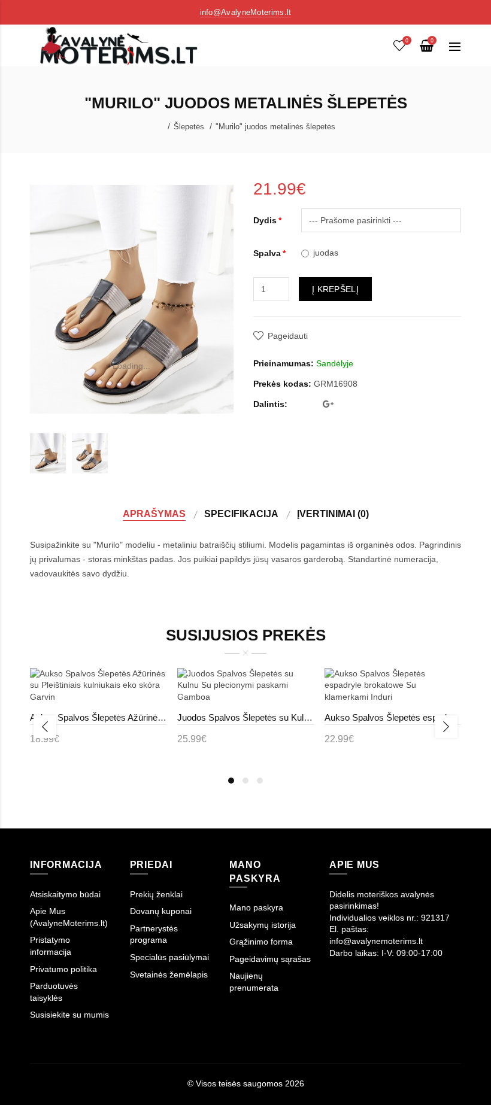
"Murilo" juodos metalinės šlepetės (275, 126)
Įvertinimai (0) (333, 513)
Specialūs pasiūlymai (169, 957)
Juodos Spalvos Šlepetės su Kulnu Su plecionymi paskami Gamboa (245, 717)
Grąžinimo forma (261, 941)
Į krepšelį (335, 289)
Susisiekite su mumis (69, 1014)
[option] (48, 453)
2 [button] (245, 781)
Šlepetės (189, 126)
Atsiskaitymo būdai (65, 894)
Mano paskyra (256, 907)
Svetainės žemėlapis (169, 974)
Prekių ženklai (156, 894)
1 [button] (231, 781)
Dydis (265, 220)
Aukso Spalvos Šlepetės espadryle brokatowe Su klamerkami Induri (393, 717)
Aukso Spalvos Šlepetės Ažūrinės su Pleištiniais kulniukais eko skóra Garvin (98, 717)
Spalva (267, 253)
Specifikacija (241, 513)
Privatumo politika (63, 969)
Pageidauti (288, 336)
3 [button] (260, 781)
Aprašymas (154, 513)
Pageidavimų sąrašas (270, 959)
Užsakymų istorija (262, 925)
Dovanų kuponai (161, 911)
